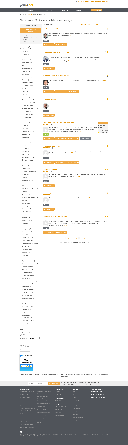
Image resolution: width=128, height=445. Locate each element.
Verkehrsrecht (25, 223)
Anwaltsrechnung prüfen (43, 415)
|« (68, 238)
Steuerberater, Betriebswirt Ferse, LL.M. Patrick (56, 52)
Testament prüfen (41, 406)
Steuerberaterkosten (27, 304)
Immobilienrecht (26, 114)
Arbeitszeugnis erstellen (25, 419)
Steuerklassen (25, 309)
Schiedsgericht (26, 183)
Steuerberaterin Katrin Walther (51, 146)
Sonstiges (24, 191)
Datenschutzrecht (26, 85)
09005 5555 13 (104, 123)
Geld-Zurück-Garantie (26, 336)
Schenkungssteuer (27, 298)
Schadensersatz (26, 177)
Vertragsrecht (25, 229)
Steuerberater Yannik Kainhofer (51, 29)
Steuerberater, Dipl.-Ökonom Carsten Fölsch (55, 193)
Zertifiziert (23, 334)
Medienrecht (25, 148)
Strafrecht (24, 206)
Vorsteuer (24, 323)
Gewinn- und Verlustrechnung (30, 275)
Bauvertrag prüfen (24, 394)
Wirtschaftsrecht (26, 240)
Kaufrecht (24, 134)
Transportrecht (25, 209)
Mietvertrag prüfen (24, 422)
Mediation (24, 146)
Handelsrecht (25, 111)
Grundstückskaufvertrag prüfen (27, 400)
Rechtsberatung (29, 10)
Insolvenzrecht (26, 117)
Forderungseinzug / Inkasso (29, 100)
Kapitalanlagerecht (27, 131)
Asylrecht (24, 65)
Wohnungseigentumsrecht (29, 243)
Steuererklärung (26, 307)
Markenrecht (25, 143)
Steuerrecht (25, 203)
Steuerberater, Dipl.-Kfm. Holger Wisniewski (55, 216)
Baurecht (24, 74)
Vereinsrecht (25, 217)
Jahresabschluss (26, 284)
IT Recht (24, 126)
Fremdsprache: (25, 338)
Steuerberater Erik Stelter (50, 169)
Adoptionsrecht (26, 54)
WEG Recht (25, 234)
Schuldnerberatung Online (29, 189)
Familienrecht (25, 97)
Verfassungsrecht (26, 220)
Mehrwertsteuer (26, 295)
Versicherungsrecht (27, 226)
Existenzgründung (26, 94)
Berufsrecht (25, 80)
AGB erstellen (23, 403)
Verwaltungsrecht (26, 232)
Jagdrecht (24, 128)
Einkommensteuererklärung (29, 264)
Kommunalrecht (26, 137)
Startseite (29, 14)
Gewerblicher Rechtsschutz (29, 108)
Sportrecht (24, 200)
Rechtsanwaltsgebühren (28, 171)
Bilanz (23, 255)
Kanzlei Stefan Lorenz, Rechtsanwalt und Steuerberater (58, 122)
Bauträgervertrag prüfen (25, 397)
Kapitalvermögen (26, 287)
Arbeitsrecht (25, 60)
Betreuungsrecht (26, 83)
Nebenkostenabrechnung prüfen (27, 427)
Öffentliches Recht (27, 160)
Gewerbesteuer (26, 272)
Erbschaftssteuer (26, 266)
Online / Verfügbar (26, 332)
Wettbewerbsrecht (26, 237)
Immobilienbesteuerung (28, 281)
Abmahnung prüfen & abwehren (45, 418)
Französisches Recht (27, 103)
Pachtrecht (25, 166)
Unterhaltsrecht (26, 212)
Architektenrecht (26, 62)
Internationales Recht (27, 120)
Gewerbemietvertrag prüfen (26, 424)
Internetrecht (25, 123)
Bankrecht (24, 71)
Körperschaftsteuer (27, 289)
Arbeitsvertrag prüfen (25, 413)
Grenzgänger (25, 278)
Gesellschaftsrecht (27, 105)
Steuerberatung (48, 10)
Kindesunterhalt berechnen (43, 403)
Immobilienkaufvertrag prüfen (27, 391)
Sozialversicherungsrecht (28, 197)
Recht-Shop (65, 10)
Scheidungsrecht (26, 180)
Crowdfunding (25, 258)
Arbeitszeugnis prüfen (25, 416)
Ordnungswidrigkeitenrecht (29, 163)
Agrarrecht (24, 57)
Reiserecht (25, 174)
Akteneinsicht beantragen (43, 412)
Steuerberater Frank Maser (50, 99)
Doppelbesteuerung (27, 261)
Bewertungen (58, 394)
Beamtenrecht (25, 77)
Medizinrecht (25, 151)
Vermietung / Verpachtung (28, 320)
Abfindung (24, 252)
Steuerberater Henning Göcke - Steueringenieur (56, 75)
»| (84, 238)
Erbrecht (24, 88)
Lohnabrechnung (26, 292)
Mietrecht (24, 154)
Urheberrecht (25, 214)
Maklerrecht (25, 140)
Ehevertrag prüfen (41, 409)
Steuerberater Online (26, 250)
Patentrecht (25, 169)
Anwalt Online (24, 51)
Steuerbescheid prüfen (42, 401)
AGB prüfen (22, 405)
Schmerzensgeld (26, 186)
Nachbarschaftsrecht (27, 157)
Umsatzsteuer (25, 312)
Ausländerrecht (26, 68)
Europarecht (25, 91)
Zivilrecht (24, 246)
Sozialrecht (25, 194)
